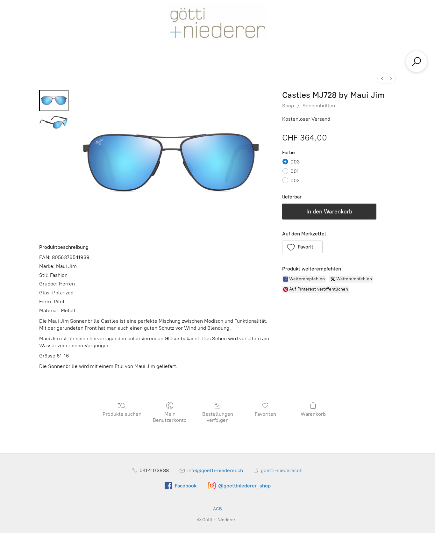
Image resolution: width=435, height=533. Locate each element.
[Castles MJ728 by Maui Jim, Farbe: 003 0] (53, 100)
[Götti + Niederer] (217, 21)
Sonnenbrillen (319, 106)
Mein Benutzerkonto (170, 417)
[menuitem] (382, 78)
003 (295, 162)
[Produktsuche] (416, 61)
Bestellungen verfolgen (217, 417)
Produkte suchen (122, 414)
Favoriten (265, 414)
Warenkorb (313, 414)
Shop (288, 106)
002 (295, 180)
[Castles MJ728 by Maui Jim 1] (53, 124)
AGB (217, 509)
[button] (302, 247)
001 (294, 171)
